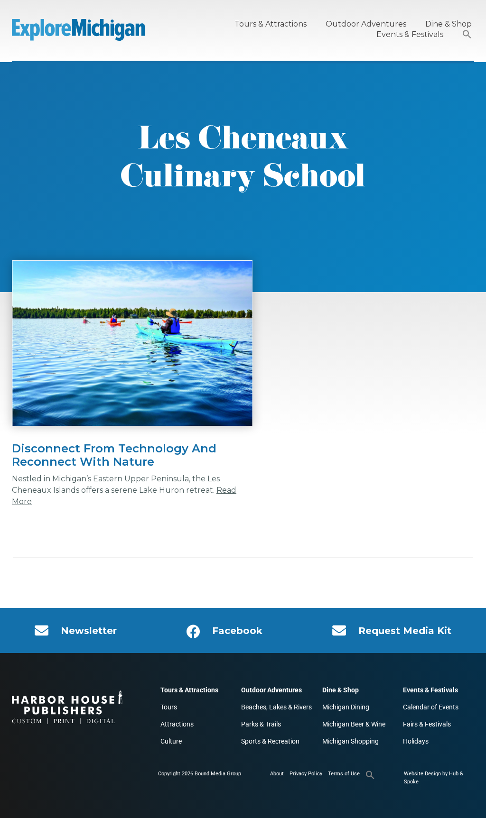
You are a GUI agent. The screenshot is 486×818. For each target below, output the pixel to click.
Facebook (237, 630)
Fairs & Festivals (427, 724)
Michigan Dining (345, 707)
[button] (467, 34)
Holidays (416, 741)
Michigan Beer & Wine (353, 724)
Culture (171, 741)
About (277, 774)
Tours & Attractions (270, 23)
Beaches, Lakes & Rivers (276, 707)
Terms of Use (344, 774)
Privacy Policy (306, 774)
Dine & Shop (448, 23)
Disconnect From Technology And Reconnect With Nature (114, 455)
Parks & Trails (261, 724)
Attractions (177, 724)
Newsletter (89, 630)
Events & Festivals (409, 34)
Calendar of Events (430, 707)
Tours (168, 707)
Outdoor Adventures (366, 23)
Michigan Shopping (350, 741)
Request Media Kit (404, 630)
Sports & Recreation (270, 741)
